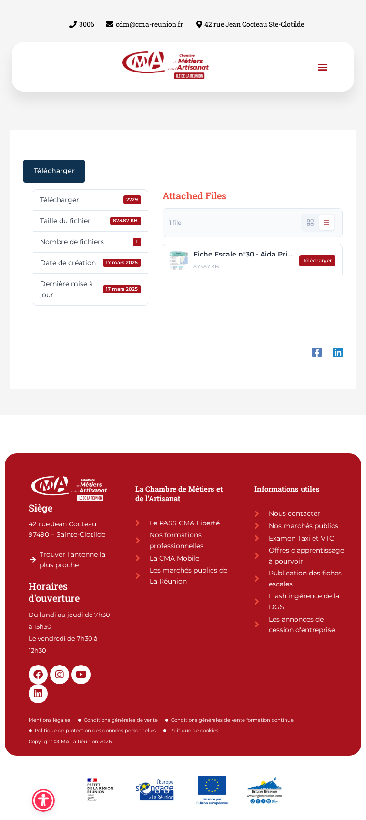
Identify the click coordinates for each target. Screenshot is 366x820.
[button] (323, 66)
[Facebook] (317, 347)
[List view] (326, 222)
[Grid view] (310, 222)
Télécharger (54, 170)
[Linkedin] (338, 347)
